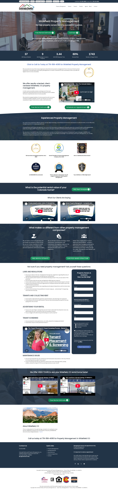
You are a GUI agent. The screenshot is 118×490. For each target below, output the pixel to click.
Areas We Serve (51, 452)
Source (41, 431)
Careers (62, 1)
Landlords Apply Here (24, 1)
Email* (75, 287)
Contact (50, 455)
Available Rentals (52, 450)
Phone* (76, 293)
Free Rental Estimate (79, 448)
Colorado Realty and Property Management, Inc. (30, 452)
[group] (26, 55)
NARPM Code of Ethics (37, 132)
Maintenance (49, 1)
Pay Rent (32, 1)
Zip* (75, 317)
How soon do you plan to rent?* (81, 323)
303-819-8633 (96, 1)
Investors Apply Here (52, 454)
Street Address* (77, 304)
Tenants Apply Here (40, 1)
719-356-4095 (83, 1)
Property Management (53, 448)
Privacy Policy (67, 470)
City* (75, 310)
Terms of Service (72, 486)
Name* (75, 280)
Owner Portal (56, 1)
